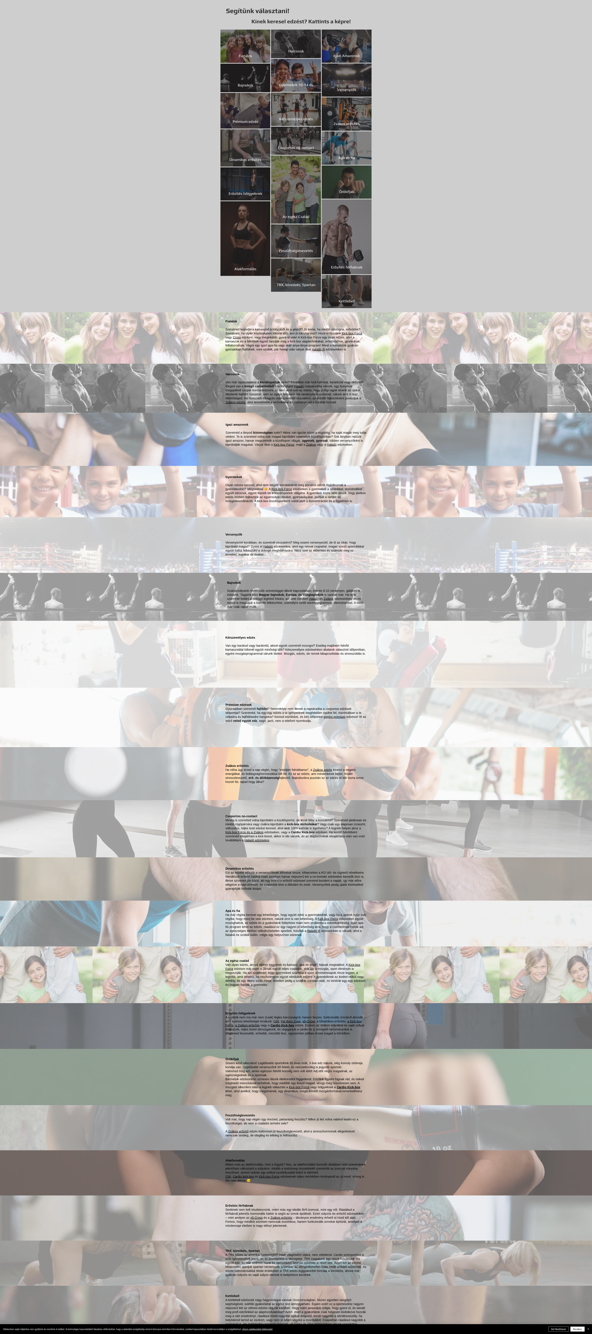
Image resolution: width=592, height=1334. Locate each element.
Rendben (577, 1329)
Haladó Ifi (318, 349)
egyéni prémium (334, 716)
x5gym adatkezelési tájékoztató (257, 1329)
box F (328, 919)
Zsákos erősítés (281, 1217)
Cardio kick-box (243, 1176)
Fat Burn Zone (291, 1021)
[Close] (588, 1329)
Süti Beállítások (558, 1329)
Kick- (321, 919)
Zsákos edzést (235, 402)
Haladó (299, 386)
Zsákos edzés (322, 769)
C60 (276, 1021)
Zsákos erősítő (238, 1131)
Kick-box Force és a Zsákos (244, 832)
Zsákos (311, 444)
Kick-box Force (352, 333)
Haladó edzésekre (257, 840)
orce (335, 919)
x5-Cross (308, 1021)
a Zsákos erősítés (247, 1025)
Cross (237, 337)
